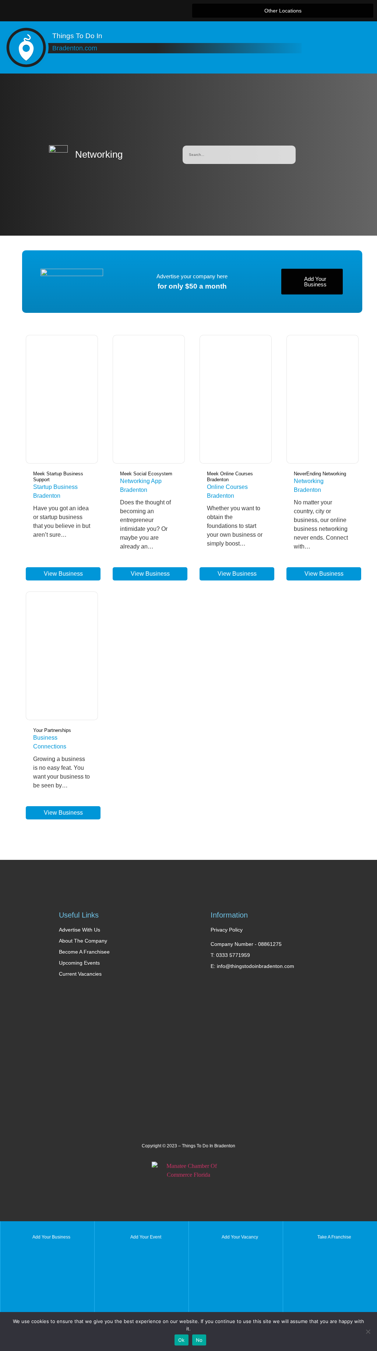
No (199, 1340)
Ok (181, 1340)
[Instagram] (117, 10)
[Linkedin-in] (102, 10)
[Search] (286, 155)
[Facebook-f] (71, 10)
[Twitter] (87, 10)
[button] (282, 11)
